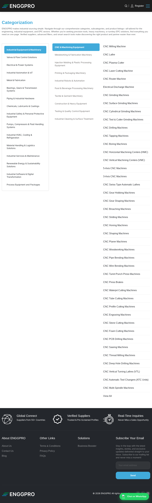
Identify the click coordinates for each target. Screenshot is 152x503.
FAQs (43, 456)
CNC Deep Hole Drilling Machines (121, 363)
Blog (4, 456)
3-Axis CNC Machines (115, 176)
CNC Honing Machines (115, 225)
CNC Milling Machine (114, 46)
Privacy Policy (47, 451)
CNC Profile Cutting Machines (119, 306)
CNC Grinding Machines (116, 95)
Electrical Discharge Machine (118, 87)
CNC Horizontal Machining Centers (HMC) (125, 152)
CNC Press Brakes (113, 282)
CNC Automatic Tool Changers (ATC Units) (125, 379)
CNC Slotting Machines (115, 217)
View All (107, 396)
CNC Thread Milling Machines (119, 355)
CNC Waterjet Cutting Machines (120, 290)
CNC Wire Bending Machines (118, 266)
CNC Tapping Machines (115, 136)
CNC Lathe (109, 54)
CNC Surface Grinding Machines (120, 103)
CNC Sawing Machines (115, 347)
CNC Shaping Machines (116, 233)
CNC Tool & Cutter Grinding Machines (123, 119)
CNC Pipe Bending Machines (118, 257)
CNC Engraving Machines (117, 314)
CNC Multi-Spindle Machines (118, 388)
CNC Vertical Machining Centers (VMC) (124, 160)
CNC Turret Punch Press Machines (121, 274)
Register (139, 6)
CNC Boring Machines (115, 144)
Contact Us (8, 451)
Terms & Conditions (50, 446)
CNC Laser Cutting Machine (118, 71)
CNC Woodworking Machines (118, 249)
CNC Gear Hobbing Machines (119, 192)
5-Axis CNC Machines (115, 168)
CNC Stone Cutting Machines (118, 323)
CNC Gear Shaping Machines (119, 201)
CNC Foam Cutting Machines (118, 331)
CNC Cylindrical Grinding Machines (122, 111)
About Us (7, 446)
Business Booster (87, 446)
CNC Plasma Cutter (113, 62)
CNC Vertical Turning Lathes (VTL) (121, 371)
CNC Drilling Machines (115, 127)
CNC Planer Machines (115, 241)
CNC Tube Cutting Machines (118, 298)
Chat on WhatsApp (136, 496)
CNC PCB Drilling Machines (118, 339)
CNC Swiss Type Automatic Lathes (121, 184)
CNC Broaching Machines (117, 209)
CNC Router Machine (114, 79)
